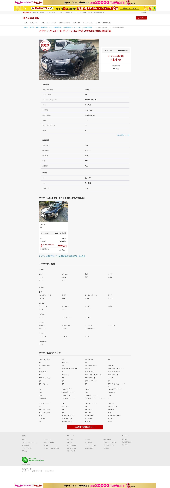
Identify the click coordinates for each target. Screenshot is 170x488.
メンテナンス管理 (72, 445)
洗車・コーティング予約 (109, 442)
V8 (40, 421)
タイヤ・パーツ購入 (90, 445)
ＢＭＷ (64, 295)
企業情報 (124, 439)
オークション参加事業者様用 (103, 23)
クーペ (110, 421)
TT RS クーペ (89, 415)
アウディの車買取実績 (55, 27)
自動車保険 (106, 448)
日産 (86, 274)
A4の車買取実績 (67, 27)
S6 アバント (89, 409)
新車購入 (87, 439)
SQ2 (109, 412)
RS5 (40, 395)
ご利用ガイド (33, 23)
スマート (111, 298)
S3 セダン (111, 403)
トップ (25, 23)
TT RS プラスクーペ (114, 415)
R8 (40, 389)
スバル (64, 277)
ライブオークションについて (48, 23)
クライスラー (66, 306)
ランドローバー (67, 317)
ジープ (87, 306)
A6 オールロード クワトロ (93, 375)
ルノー (87, 336)
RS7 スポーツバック (68, 398)
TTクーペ (111, 418)
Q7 (63, 384)
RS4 (86, 392)
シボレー (111, 306)
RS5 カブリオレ (67, 395)
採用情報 (124, 445)
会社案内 (46, 445)
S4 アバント (66, 406)
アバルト (41, 325)
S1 (109, 398)
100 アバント (89, 359)
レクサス (64, 274)
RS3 (40, 392)
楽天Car (26, 27)
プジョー (64, 336)
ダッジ (41, 309)
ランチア (64, 328)
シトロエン (42, 336)
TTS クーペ (88, 418)
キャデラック (43, 306)
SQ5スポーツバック (68, 415)
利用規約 (24, 451)
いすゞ (64, 280)
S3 (63, 403)
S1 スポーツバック (45, 403)
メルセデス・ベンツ (45, 295)
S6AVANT (111, 409)
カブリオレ (88, 421)
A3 (63, 365)
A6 (40, 375)
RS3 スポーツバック (68, 392)
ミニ (63, 298)
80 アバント (65, 362)
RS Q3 (87, 389)
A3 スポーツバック (91, 365)
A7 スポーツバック (45, 378)
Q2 (40, 381)
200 (109, 359)
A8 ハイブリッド (90, 378)
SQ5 (40, 415)
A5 (63, 371)
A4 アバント (89, 368)
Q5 (109, 381)
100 (63, 359)
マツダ (41, 277)
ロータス (88, 317)
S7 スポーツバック (45, 412)
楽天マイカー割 (71, 451)
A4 (40, 368)
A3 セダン (111, 365)
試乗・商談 (70, 439)
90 (86, 362)
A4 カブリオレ (43, 371)
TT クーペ (42, 418)
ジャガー (41, 317)
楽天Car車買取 (107, 439)
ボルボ (41, 344)
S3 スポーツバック (91, 403)
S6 (63, 409)
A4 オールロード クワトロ (116, 368)
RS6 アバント (43, 398)
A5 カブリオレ (89, 371)
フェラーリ (111, 325)
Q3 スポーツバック (91, 381)
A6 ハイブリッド (113, 375)
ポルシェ (41, 298)
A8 (63, 378)
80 (40, 362)
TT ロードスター (67, 418)
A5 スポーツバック (114, 371)
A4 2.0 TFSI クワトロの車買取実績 (83, 27)
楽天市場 (143, 12)
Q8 (86, 384)
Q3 (63, 381)
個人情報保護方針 (127, 442)
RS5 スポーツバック (91, 395)
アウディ (111, 295)
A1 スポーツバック (45, 365)
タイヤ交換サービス (108, 445)
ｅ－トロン (111, 378)
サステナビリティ (49, 471)
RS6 (109, 395)
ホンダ (110, 274)
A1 (109, 362)
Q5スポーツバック (44, 359)
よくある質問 (76, 23)
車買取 (32, 27)
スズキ (110, 277)
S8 (63, 412)
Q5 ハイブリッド (44, 384)
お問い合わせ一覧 (37, 471)
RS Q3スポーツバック (115, 389)
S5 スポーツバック (45, 409)
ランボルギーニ (90, 328)
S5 (86, 406)
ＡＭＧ (87, 298)
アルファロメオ (67, 325)
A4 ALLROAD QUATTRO (69, 368)
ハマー (64, 309)
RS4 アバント (112, 392)
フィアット (88, 325)
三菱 (86, 277)
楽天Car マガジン (71, 448)
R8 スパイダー (66, 389)
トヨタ (41, 274)
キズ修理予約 (88, 442)
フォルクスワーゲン (91, 295)
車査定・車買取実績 (64, 23)
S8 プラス (88, 412)
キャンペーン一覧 (87, 23)
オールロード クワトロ (69, 421)
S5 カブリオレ (112, 406)
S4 (40, 406)
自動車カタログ (89, 448)
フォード (88, 309)
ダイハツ (41, 280)
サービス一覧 (25, 471)
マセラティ (42, 328)
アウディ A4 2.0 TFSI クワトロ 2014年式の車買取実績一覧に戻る (62, 256)
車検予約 (69, 442)
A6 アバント (66, 375)
